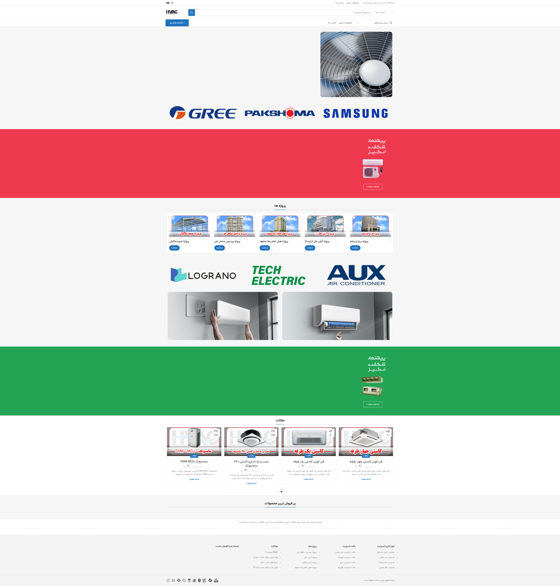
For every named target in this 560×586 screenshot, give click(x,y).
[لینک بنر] (356, 64)
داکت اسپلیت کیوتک (347, 557)
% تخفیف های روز (177, 22)
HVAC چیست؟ (271, 552)
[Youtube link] (168, 3)
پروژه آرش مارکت (309, 562)
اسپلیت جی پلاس (386, 557)
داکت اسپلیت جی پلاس (345, 552)
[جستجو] (191, 12)
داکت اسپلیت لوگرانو (347, 567)
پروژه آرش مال (310, 557)
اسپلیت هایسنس (386, 567)
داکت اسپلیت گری (348, 562)
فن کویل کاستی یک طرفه (308, 462)
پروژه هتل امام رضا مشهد (306, 567)
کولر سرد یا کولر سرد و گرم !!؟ (265, 567)
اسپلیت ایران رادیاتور (385, 552)
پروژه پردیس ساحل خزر (306, 552)
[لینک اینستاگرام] (172, 3)
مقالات (365, 456)
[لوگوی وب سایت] (172, 12)
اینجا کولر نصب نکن (269, 562)
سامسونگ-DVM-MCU (194, 462)
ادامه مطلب (366, 479)
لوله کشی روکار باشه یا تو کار (265, 557)
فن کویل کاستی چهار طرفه (366, 462)
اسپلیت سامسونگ (386, 562)
